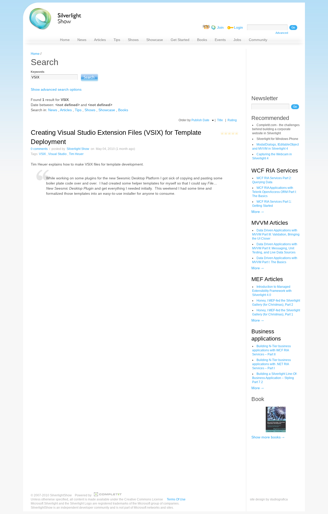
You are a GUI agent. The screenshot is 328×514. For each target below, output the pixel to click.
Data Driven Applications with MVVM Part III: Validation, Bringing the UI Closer (276, 234)
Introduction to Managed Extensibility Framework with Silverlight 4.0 (272, 291)
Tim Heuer (76, 154)
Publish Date (200, 120)
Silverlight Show (78, 149)
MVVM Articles (269, 223)
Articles (66, 110)
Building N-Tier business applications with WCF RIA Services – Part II (271, 350)
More (255, 212)
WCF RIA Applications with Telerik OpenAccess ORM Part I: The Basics (274, 192)
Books (123, 110)
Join (220, 27)
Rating (232, 120)
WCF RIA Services (274, 170)
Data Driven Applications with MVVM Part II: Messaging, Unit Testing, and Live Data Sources (274, 248)
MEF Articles (267, 279)
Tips (78, 110)
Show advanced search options (56, 89)
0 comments (39, 149)
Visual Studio (57, 154)
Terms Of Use (176, 499)
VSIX (42, 154)
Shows (90, 110)
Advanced (281, 32)
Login (238, 27)
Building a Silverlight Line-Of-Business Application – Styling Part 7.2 (274, 378)
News (52, 110)
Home (35, 54)
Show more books (266, 437)
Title (220, 120)
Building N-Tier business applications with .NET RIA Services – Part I (271, 364)
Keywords (37, 71)
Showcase (106, 110)
